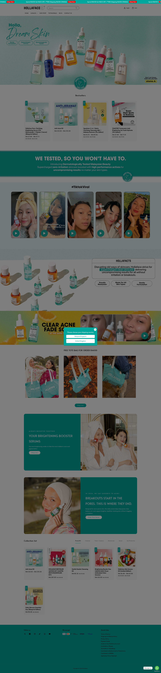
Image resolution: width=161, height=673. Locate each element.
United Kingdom (80, 341)
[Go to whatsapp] (157, 668)
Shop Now (37, 2)
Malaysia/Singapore (80, 336)
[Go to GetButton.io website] (157, 671)
